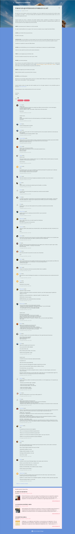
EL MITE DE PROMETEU (21, 491)
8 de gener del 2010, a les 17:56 (25, 223)
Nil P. (20, 176)
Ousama (21, 425)
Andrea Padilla (22, 138)
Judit (20, 123)
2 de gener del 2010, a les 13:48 (25, 127)
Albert (21, 267)
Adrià (21, 459)
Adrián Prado (22, 473)
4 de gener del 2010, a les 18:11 (25, 193)
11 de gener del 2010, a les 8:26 (25, 256)
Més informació (56, 501)
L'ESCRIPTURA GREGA (21, 517)
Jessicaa (21, 226)
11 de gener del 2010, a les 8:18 (25, 239)
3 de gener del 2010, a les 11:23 (25, 173)
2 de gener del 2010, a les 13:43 (25, 120)
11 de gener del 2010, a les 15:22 (25, 309)
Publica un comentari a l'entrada (22, 483)
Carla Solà (21, 408)
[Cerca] (61, 3)
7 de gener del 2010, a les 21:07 (25, 215)
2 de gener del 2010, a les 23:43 (25, 163)
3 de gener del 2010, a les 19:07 (25, 179)
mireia (21, 235)
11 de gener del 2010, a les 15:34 (25, 405)
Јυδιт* (21, 259)
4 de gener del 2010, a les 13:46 (25, 186)
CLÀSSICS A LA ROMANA (23, 2)
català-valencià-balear (22, 86)
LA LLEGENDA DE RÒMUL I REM (23, 504)
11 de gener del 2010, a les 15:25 (25, 340)
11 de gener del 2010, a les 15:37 (25, 422)
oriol (20, 197)
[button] (59, 8)
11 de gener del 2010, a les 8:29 (25, 264)
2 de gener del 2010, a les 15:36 (25, 143)
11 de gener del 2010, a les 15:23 (25, 330)
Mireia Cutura (22, 211)
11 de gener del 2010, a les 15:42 (25, 470)
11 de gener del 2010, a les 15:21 (25, 300)
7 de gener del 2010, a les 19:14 (25, 208)
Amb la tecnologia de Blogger (38, 531)
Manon (21, 378)
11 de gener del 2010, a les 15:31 (25, 389)
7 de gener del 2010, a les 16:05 (25, 201)
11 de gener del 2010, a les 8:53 (25, 277)
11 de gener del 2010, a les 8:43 (25, 270)
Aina (20, 251)
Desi (20, 441)
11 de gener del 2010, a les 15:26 (25, 354)
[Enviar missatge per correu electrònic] (18, 98)
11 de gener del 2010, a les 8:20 (25, 248)
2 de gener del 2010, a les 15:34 (25, 135)
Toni (20, 182)
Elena (21, 146)
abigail (21, 155)
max (20, 392)
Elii (20, 204)
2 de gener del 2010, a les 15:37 (25, 152)
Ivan (20, 273)
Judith (21, 166)
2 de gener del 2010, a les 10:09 (25, 112)
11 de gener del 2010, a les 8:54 (25, 285)
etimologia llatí (20, 100)
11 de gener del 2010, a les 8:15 (25, 232)
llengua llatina (26, 100)
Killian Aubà (22, 218)
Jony (20, 104)
